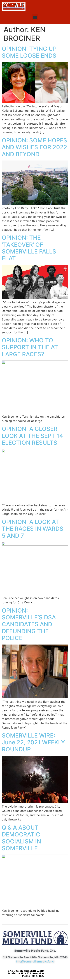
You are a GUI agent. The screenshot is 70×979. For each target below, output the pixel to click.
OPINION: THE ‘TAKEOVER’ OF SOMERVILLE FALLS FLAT (29, 248)
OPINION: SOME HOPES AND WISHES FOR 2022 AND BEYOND (34, 147)
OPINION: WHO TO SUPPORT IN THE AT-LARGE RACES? (31, 347)
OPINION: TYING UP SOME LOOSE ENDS (29, 52)
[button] (35, 17)
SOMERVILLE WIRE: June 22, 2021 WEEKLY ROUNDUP (33, 742)
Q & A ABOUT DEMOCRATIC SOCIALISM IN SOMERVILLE (21, 838)
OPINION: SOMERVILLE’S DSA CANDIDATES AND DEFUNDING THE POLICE (29, 624)
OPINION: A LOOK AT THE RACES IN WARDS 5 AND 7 (32, 528)
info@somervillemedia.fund (35, 961)
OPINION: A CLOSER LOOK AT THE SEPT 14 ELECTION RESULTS (32, 435)
